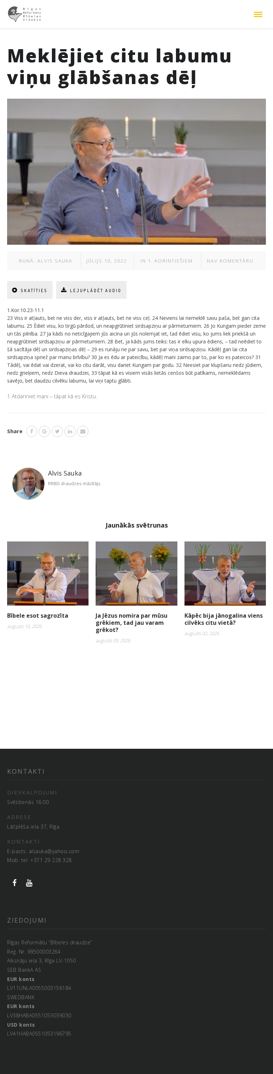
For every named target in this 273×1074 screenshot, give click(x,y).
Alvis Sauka (55, 261)
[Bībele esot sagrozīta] (48, 576)
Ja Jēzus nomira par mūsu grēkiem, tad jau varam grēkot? (131, 623)
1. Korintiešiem (170, 261)
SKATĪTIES (34, 290)
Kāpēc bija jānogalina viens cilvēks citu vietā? (223, 619)
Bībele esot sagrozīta (37, 615)
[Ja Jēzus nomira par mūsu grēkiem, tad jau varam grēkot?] (136, 576)
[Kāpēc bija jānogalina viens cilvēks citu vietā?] (225, 576)
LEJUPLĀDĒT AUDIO (96, 290)
